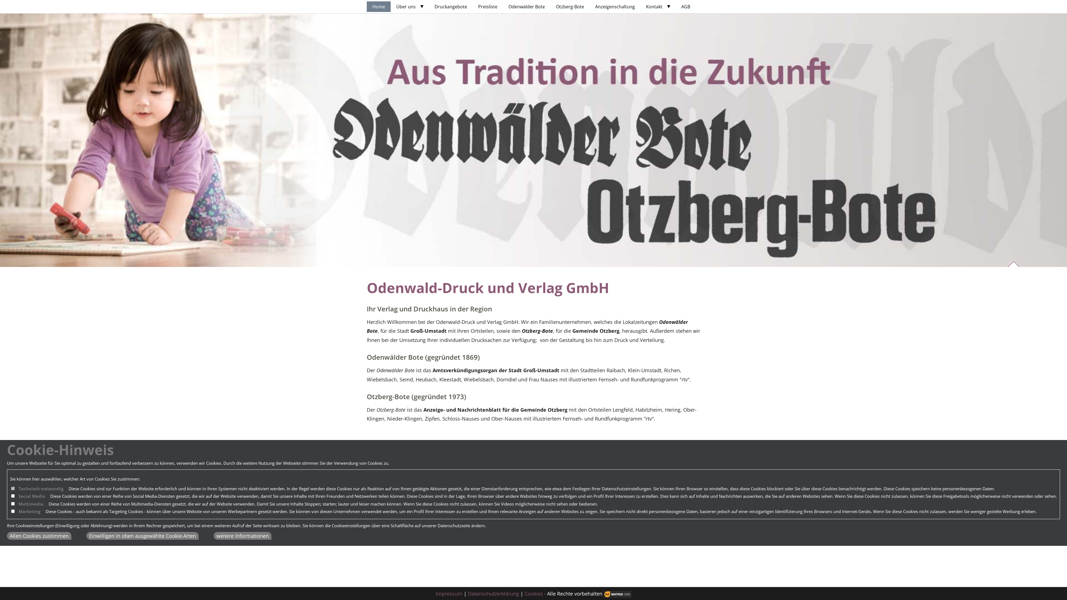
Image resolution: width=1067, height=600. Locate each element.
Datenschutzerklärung (493, 593)
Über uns (406, 7)
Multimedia (31, 504)
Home (378, 7)
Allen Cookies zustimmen (39, 535)
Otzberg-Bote (570, 7)
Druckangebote (451, 7)
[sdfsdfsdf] (617, 594)
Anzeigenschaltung (615, 7)
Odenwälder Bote (526, 7)
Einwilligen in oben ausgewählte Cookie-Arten (142, 535)
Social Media (32, 496)
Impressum (449, 593)
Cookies (534, 593)
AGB (685, 7)
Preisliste (487, 7)
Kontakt (654, 7)
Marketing (29, 511)
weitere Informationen (242, 535)
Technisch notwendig (41, 488)
